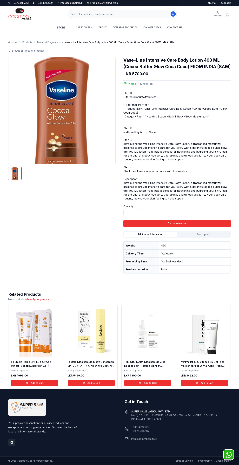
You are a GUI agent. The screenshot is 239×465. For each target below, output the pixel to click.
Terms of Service (183, 460)
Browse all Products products (28, 50)
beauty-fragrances (38, 299)
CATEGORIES (83, 27)
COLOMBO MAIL (152, 27)
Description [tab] (203, 234)
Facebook (225, 2)
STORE (61, 27)
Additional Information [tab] (150, 234)
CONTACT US (174, 27)
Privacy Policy (204, 460)
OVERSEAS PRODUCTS (125, 27)
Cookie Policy (223, 460)
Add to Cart (179, 223)
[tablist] (177, 234)
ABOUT (103, 27)
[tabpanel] (177, 256)
